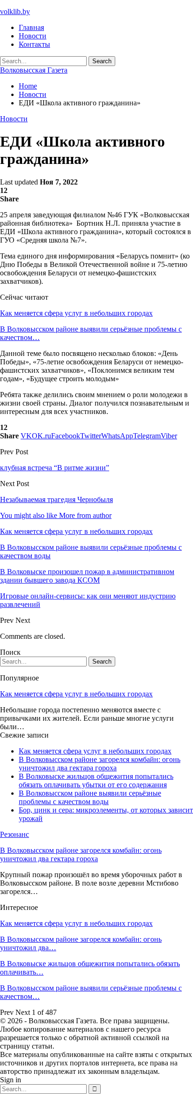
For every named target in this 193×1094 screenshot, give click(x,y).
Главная (31, 27)
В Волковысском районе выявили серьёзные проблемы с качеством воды (90, 797)
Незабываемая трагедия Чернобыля (56, 499)
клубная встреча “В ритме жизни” (54, 468)
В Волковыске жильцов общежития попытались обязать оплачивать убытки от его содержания (96, 780)
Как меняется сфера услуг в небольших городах (76, 313)
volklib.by (15, 11)
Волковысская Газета (33, 70)
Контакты (34, 44)
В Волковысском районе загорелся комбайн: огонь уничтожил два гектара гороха (99, 763)
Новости (32, 36)
